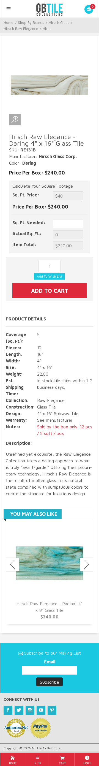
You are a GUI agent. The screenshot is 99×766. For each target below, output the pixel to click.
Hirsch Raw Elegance (21, 28)
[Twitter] (19, 710)
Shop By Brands (31, 22)
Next (86, 564)
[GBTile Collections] (49, 8)
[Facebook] (8, 710)
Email (49, 661)
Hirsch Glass (59, 22)
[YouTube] (41, 710)
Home (8, 22)
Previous (12, 564)
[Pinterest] (52, 710)
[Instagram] (30, 710)
